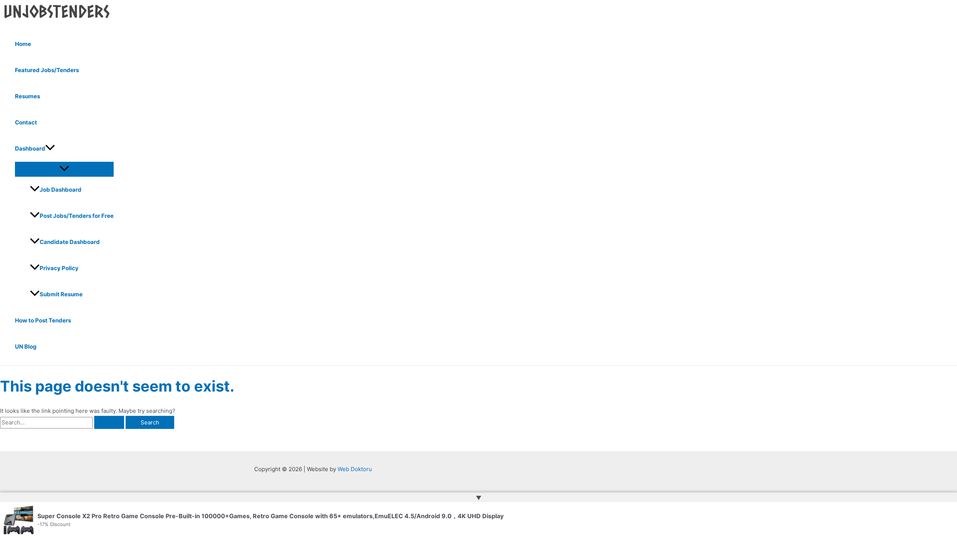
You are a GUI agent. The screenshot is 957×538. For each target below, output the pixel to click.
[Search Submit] (109, 422)
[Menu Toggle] (64, 169)
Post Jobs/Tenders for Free (77, 215)
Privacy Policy (59, 268)
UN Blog (26, 346)
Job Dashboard (60, 189)
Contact (26, 122)
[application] (50, 149)
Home (23, 43)
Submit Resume (61, 294)
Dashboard (30, 148)
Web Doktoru (355, 469)
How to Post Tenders (43, 320)
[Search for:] (63, 422)
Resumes (27, 96)
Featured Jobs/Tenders (47, 70)
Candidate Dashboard (70, 241)
